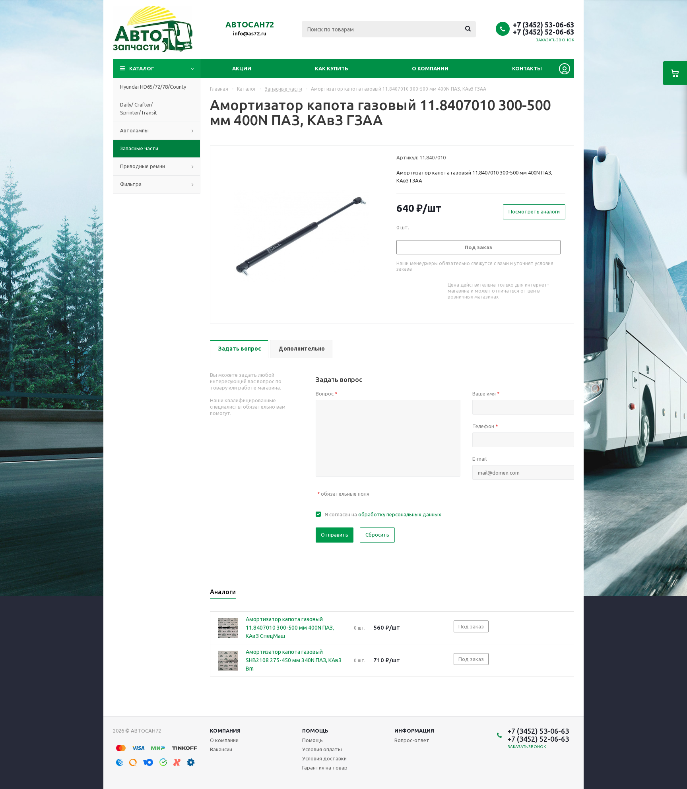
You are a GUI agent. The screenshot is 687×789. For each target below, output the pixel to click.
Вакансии (221, 749)
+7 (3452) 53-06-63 (543, 24)
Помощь (315, 730)
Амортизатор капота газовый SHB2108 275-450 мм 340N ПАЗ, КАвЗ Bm (294, 660)
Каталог (141, 68)
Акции (241, 68)
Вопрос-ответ (411, 740)
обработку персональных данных (399, 514)
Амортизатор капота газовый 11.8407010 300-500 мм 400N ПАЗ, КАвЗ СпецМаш (290, 627)
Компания (225, 730)
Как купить (331, 68)
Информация (414, 730)
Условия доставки (324, 758)
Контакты (527, 68)
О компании (430, 68)
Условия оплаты (322, 749)
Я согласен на (383, 514)
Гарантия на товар (324, 767)
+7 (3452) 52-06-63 (543, 31)
